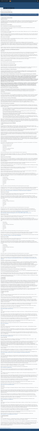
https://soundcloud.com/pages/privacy (6, 367)
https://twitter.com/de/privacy (17, 235)
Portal (1, 8)
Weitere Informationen (6, 15)
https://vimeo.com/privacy (4, 323)
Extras (13, 8)
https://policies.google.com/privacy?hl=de (25, 212)
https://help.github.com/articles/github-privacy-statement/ (9, 414)
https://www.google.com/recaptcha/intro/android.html (22, 352)
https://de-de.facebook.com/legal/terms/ (25, 190)
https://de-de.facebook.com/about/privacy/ (12, 190)
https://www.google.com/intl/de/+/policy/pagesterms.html (9, 212)
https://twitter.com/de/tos (7, 235)
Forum (5, 8)
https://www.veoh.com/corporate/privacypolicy (7, 384)
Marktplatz (9, 8)
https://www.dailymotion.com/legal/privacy (7, 399)
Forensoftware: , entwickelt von (19, 429)
